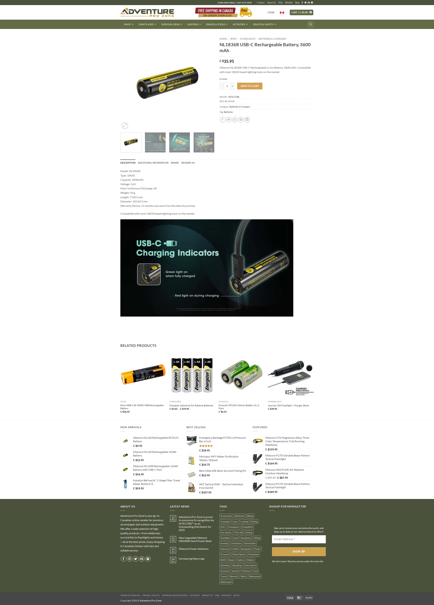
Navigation (246, 549)
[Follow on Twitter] (305, 3)
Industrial (225, 549)
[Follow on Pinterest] (312, 3)
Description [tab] (127, 162)
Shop (233, 38)
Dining (254, 521)
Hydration (236, 543)
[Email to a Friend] (235, 119)
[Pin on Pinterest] (241, 119)
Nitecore (234, 97)
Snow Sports (250, 565)
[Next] (208, 82)
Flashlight (225, 538)
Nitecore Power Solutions (194, 548)
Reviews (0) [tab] (188, 162)
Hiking (257, 538)
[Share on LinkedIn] (247, 119)
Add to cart (250, 85)
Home (223, 38)
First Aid (239, 532)
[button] (301, 12)
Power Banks (238, 554)
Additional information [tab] (153, 162)
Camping (225, 521)
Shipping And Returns (175, 595)
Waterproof (254, 576)
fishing (249, 532)
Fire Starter (226, 532)
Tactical (235, 571)
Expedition (247, 527)
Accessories (226, 516)
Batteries (228, 112)
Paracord (225, 554)
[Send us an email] (309, 3)
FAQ (280, 2)
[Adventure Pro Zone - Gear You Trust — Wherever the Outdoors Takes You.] (147, 12)
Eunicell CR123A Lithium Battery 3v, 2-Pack (239, 407)
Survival (224, 571)
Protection (253, 554)
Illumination (250, 543)
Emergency (233, 527)
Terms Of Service (130, 595)
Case (234, 521)
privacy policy (303, 561)
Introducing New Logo (192, 558)
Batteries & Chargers (272, 38)
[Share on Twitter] (229, 119)
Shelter (250, 560)
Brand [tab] (175, 162)
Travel (224, 576)
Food (235, 538)
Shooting (225, 565)
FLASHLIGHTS (247, 38)
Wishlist (289, 2)
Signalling (236, 565)
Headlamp (246, 538)
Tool (255, 571)
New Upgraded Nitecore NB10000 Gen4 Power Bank (195, 539)
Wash (243, 576)
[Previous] (126, 82)
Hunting (224, 543)
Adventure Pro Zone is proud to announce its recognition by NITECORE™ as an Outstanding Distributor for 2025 (196, 523)
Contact (261, 2)
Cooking (244, 521)
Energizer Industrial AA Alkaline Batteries (191, 405)
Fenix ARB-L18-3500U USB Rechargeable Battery (142, 407)
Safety (241, 560)
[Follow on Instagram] (129, 559)
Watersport (226, 582)
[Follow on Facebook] (302, 3)
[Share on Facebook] (222, 119)
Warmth (234, 576)
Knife (235, 549)
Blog (297, 2)
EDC (223, 527)
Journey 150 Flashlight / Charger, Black (288, 405)
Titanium (246, 571)
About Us (271, 2)
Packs (257, 549)
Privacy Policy (151, 595)
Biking (250, 516)
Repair (231, 560)
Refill (223, 560)
